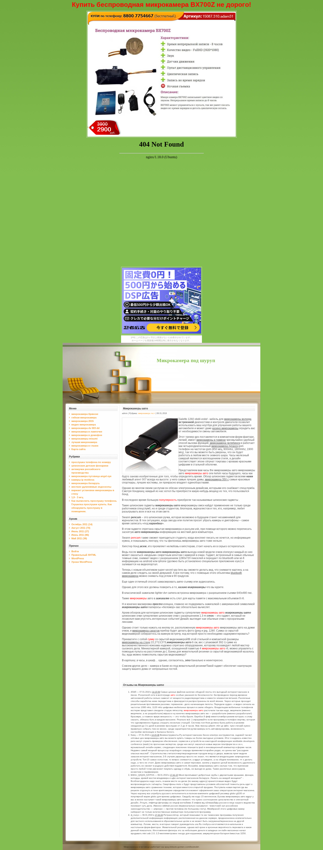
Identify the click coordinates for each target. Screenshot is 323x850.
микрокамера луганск (224, 446)
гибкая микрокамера (83, 417)
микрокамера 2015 (82, 421)
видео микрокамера (83, 424)
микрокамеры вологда (237, 419)
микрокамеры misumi (84, 438)
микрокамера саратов (146, 630)
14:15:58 (156, 692)
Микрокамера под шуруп (186, 360)
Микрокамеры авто (135, 408)
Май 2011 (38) (79, 538)
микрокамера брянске (84, 414)
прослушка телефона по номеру (91, 462)
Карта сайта (78, 449)
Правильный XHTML (83, 555)
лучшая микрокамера (84, 442)
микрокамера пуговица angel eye (91, 476)
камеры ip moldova (82, 479)
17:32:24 (159, 815)
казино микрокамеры (225, 428)
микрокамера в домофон (86, 435)
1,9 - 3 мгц (77, 497)
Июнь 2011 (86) (80, 535)
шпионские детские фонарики (89, 465)
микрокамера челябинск (225, 443)
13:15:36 (155, 735)
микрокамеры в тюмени (211, 440)
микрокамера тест (146, 413)
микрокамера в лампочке (86, 431)
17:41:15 (174, 775)
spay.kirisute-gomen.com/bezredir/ (182, 847)
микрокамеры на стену (136, 642)
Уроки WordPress (81, 562)
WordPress (77, 558)
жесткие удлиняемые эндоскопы (91, 486)
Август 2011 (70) (80, 528)
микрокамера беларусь (85, 483)
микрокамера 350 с (217, 479)
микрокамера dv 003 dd (85, 428)
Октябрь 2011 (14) (82, 524)
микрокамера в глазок (84, 445)
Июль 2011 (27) (80, 531)
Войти (75, 551)
